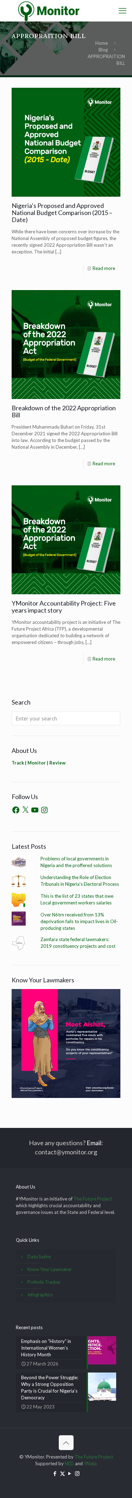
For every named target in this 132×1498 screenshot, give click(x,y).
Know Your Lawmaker (49, 1269)
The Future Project (93, 1199)
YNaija (90, 1463)
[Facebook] (16, 810)
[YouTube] (35, 810)
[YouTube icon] (70, 1473)
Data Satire (39, 1256)
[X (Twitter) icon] (62, 1473)
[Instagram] (44, 810)
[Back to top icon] (66, 1442)
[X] (25, 810)
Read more (104, 268)
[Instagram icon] (77, 1473)
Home (101, 43)
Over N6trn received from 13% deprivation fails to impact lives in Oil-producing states (79, 921)
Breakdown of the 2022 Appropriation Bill (64, 411)
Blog (103, 50)
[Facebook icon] (55, 1473)
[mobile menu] (122, 11)
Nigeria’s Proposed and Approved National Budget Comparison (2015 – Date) (62, 212)
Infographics (40, 1294)
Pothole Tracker (44, 1282)
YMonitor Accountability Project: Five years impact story (64, 606)
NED (69, 1463)
